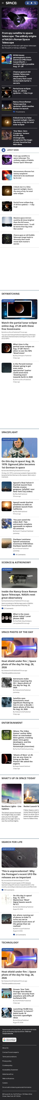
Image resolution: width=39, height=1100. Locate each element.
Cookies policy (7, 1065)
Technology (8, 639)
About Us (5, 1048)
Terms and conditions (9, 1056)
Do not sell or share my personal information (16, 1087)
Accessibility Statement (10, 1070)
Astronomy (7, 569)
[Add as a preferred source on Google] (9, 1040)
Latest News (13, 150)
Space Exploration (10, 439)
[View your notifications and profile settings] (31, 3)
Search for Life (8, 849)
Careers (5, 1083)
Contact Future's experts (10, 1052)
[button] (35, 3)
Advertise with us (7, 1074)
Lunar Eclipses (8, 301)
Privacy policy (7, 1061)
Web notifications (8, 1078)
